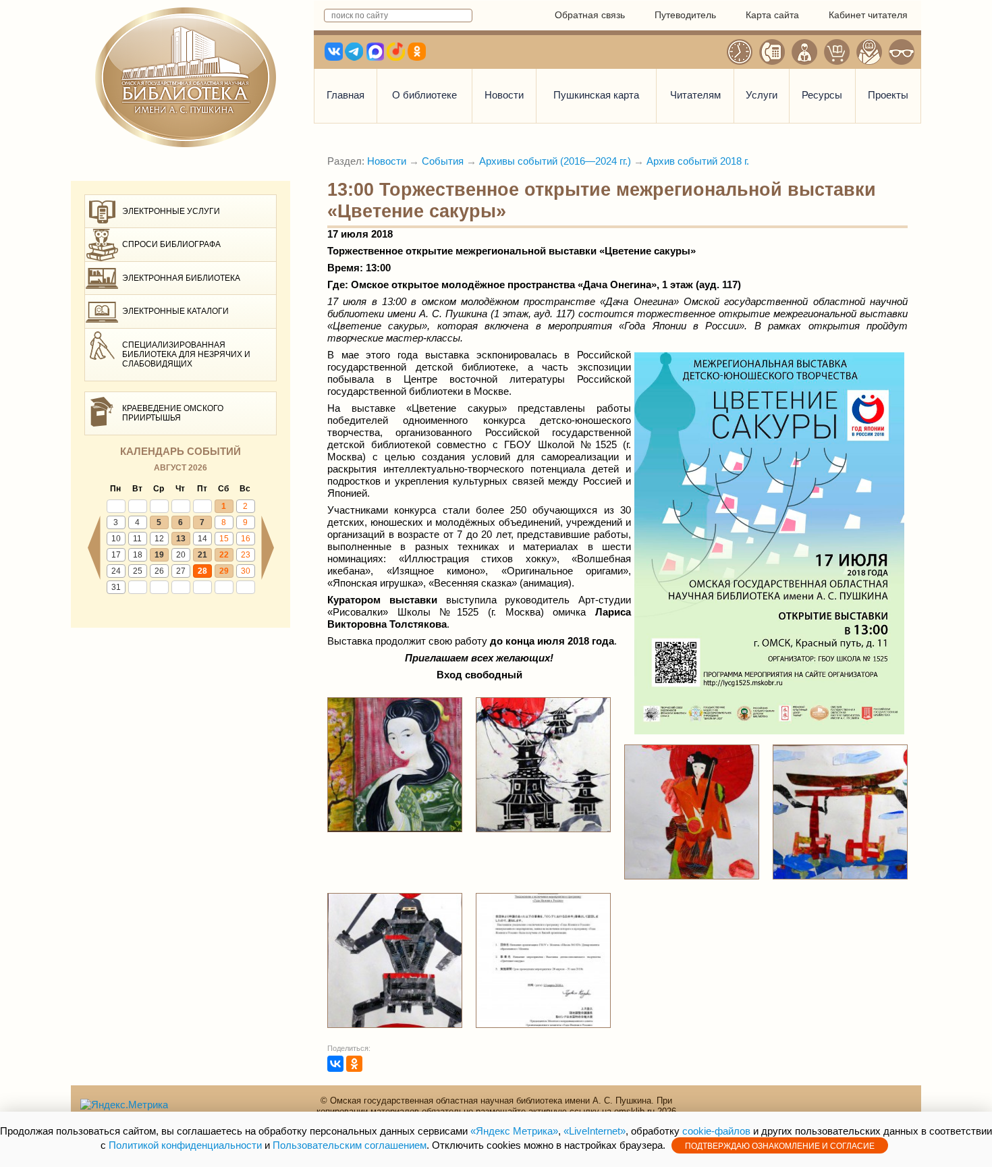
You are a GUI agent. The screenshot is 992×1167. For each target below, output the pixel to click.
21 (202, 555)
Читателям (695, 95)
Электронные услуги (171, 211)
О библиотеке (424, 95)
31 (116, 587)
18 (137, 555)
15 (224, 538)
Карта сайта (772, 14)
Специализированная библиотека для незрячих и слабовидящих (186, 354)
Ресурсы (822, 95)
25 (137, 571)
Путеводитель (685, 14)
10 (116, 538)
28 (202, 571)
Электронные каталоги (175, 311)
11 (137, 538)
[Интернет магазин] (837, 52)
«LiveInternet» (594, 1131)
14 (202, 538)
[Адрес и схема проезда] (869, 52)
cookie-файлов (716, 1131)
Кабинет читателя (868, 14)
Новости (504, 95)
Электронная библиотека (181, 278)
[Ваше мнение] (804, 52)
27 (181, 571)
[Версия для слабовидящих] (901, 52)
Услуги (761, 95)
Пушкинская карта (596, 95)
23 (245, 555)
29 (224, 571)
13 (181, 538)
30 (245, 571)
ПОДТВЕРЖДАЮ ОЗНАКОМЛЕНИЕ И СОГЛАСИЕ (780, 1146)
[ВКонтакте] (335, 1064)
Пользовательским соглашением (349, 1145)
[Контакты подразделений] (772, 52)
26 (159, 571)
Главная (345, 95)
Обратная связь (590, 14)
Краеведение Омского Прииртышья (172, 413)
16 (245, 538)
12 (159, 538)
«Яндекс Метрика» (514, 1131)
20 (181, 555)
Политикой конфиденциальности (185, 1145)
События (443, 161)
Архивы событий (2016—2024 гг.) (555, 161)
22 (224, 555)
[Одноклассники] (354, 1064)
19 (159, 555)
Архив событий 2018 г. (697, 161)
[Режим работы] (739, 52)
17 (116, 555)
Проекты (888, 95)
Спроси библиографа (171, 244)
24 (116, 571)
